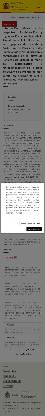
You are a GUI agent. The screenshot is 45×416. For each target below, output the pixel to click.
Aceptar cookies (34, 229)
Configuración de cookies (30, 223)
